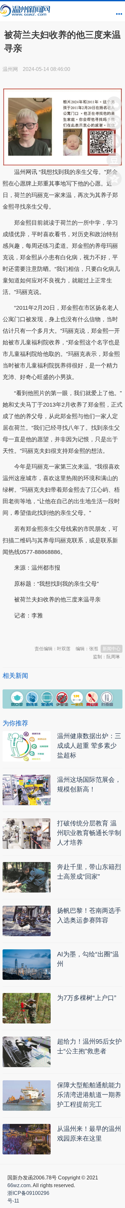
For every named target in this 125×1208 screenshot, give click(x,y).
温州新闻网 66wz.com (59, 631)
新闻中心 (112, 648)
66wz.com (18, 1185)
